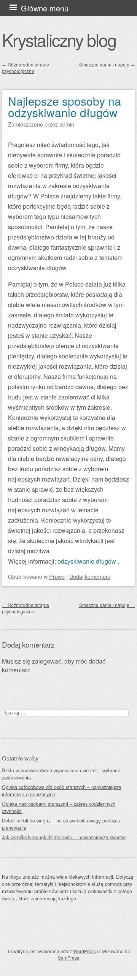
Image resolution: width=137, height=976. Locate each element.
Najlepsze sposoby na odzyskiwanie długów (64, 106)
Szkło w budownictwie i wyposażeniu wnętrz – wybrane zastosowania (61, 774)
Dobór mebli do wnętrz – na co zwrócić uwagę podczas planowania (61, 824)
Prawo (57, 576)
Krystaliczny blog (59, 39)
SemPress (68, 957)
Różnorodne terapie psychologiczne (25, 67)
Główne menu (44, 8)
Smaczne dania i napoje (107, 64)
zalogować (46, 661)
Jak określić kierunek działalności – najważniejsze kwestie (64, 837)
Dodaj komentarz (89, 576)
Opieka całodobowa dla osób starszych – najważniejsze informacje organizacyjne (61, 790)
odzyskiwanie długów (87, 561)
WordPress (84, 951)
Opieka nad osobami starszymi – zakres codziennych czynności (58, 807)
